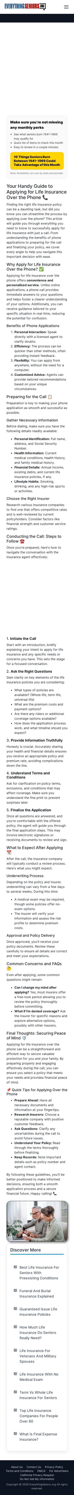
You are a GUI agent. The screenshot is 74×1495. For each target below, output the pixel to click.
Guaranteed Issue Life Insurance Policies (38, 1311)
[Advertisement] (37, 74)
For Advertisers (58, 1470)
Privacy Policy (54, 1467)
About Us (17, 1467)
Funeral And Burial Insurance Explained (37, 1293)
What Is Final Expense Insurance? (38, 1436)
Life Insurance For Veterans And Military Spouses (38, 1356)
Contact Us (34, 1467)
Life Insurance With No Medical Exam (39, 1377)
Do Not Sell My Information (37, 1479)
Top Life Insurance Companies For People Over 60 (39, 1415)
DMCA (41, 1470)
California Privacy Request (37, 1475)
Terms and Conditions (19, 1470)
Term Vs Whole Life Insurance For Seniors (38, 1395)
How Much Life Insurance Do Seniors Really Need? (38, 1332)
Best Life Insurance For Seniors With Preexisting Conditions (39, 1272)
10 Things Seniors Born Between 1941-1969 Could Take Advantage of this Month (37, 161)
